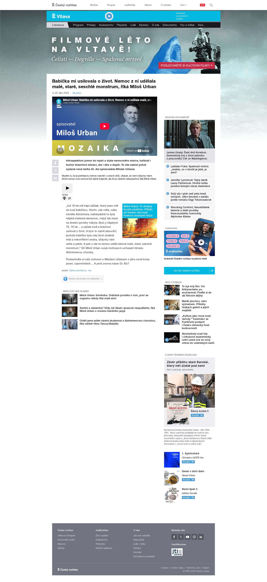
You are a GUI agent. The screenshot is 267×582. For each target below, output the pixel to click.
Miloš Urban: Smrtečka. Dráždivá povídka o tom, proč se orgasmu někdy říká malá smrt (114, 297)
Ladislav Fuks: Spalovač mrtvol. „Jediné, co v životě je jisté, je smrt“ (190, 169)
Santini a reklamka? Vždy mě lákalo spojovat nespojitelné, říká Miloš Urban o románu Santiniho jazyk (117, 309)
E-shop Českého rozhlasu (181, 355)
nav (90, 270)
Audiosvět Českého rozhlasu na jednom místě (185, 259)
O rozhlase (166, 5)
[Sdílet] (69, 198)
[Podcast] (64, 198)
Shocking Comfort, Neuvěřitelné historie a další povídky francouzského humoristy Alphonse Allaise (190, 212)
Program (111, 5)
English (206, 568)
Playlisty (122, 24)
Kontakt (138, 552)
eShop (61, 548)
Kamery (179, 19)
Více (202, 24)
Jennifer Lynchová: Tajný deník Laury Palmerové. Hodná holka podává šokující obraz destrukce (190, 183)
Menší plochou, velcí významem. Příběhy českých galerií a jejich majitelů (195, 306)
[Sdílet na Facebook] (55, 163)
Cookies (164, 568)
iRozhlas (94, 5)
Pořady (91, 24)
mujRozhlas (130, 5)
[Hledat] (211, 5)
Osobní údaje (177, 568)
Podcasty (100, 544)
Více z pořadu (173, 282)
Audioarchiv (182, 16)
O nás (155, 24)
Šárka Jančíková (77, 270)
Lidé (133, 24)
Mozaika (77, 93)
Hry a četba (187, 24)
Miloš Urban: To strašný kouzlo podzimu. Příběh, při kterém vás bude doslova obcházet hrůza (138, 211)
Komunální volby (66, 539)
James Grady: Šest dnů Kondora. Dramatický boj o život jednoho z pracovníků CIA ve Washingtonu (187, 155)
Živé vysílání (172, 246)
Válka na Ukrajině (66, 535)
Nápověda (139, 539)
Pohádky (170, 241)
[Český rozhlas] (64, 5)
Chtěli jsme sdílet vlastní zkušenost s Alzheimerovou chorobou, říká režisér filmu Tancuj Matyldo (118, 322)
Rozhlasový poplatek (144, 556)
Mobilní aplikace (104, 548)
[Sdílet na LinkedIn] (55, 178)
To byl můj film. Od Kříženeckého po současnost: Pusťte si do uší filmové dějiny (197, 291)
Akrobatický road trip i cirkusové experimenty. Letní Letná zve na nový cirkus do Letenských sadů (198, 338)
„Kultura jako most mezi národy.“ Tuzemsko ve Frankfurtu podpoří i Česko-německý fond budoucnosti (196, 322)
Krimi (184, 236)
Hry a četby (171, 236)
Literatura (58, 24)
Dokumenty (170, 24)
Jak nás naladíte (142, 535)
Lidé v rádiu (139, 544)
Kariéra (137, 548)
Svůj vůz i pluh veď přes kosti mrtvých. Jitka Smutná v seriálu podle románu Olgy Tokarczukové (191, 196)
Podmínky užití (193, 568)
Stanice (148, 5)
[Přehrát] (67, 188)
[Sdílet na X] (55, 170)
